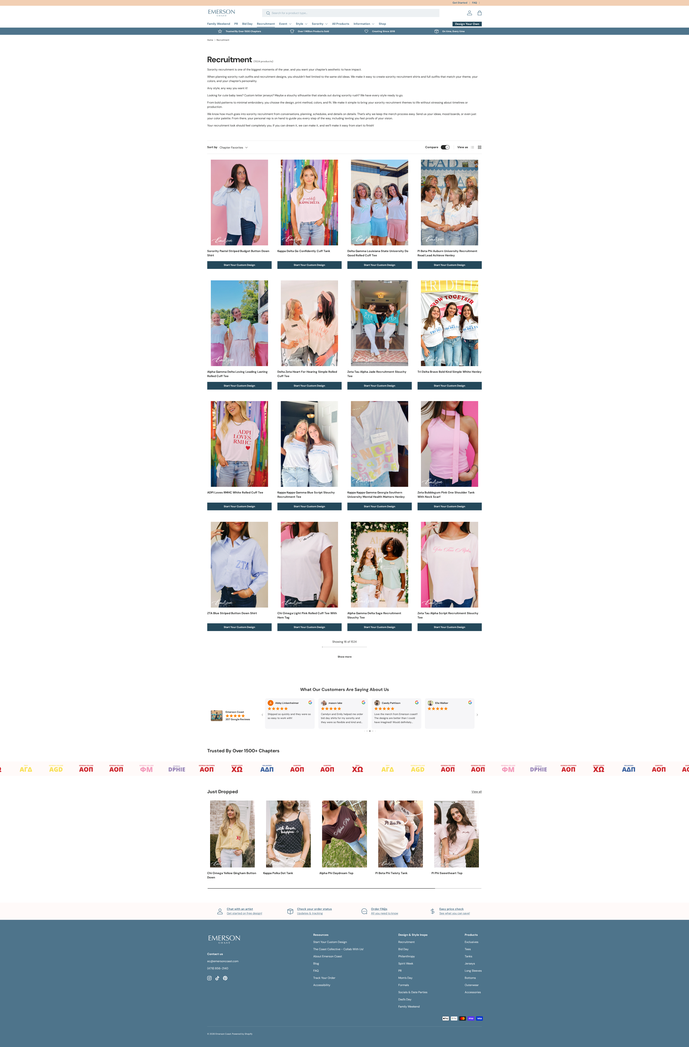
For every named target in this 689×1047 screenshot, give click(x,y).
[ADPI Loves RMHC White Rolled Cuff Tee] (239, 444)
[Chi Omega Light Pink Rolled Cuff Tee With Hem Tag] (309, 565)
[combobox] (351, 13)
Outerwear (472, 985)
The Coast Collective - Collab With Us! (338, 949)
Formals (403, 985)
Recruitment (266, 24)
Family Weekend (218, 24)
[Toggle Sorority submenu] (326, 24)
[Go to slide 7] (370, 731)
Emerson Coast (223, 1033)
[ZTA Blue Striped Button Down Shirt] (239, 565)
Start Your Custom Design (239, 265)
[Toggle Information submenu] (373, 24)
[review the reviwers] (310, 703)
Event (283, 24)
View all (477, 792)
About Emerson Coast (327, 956)
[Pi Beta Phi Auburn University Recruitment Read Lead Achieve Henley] (450, 202)
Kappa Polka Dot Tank (278, 873)
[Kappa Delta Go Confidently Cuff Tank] (309, 202)
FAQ (474, 2)
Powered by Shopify (242, 1033)
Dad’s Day (404, 999)
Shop (382, 24)
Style (299, 24)
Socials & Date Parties (412, 992)
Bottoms (470, 978)
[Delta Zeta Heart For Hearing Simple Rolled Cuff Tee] (309, 323)
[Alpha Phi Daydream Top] (344, 834)
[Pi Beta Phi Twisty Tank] (400, 834)
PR (236, 24)
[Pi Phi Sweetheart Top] (457, 834)
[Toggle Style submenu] (306, 24)
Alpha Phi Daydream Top (336, 873)
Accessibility (321, 985)
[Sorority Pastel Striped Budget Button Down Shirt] (239, 202)
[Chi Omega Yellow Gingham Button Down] (232, 834)
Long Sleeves (473, 971)
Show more (344, 656)
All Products (340, 24)
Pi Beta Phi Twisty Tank (391, 873)
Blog (316, 963)
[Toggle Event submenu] (290, 24)
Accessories (473, 992)
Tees (468, 949)
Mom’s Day (405, 978)
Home (210, 40)
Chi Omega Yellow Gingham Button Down (231, 875)
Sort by (212, 147)
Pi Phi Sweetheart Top (447, 873)
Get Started (460, 2)
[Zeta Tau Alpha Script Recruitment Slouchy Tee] (450, 565)
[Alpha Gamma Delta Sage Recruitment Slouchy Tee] (379, 565)
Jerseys (470, 963)
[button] (480, 13)
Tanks (468, 956)
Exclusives (471, 942)
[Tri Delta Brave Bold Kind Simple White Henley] (450, 323)
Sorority (318, 24)
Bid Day (247, 24)
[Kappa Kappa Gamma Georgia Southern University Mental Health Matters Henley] (379, 444)
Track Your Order (324, 978)
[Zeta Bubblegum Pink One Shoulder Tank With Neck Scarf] (450, 444)
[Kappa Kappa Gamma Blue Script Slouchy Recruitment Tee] (309, 444)
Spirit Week (405, 963)
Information (362, 24)
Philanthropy (406, 956)
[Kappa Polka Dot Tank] (288, 834)
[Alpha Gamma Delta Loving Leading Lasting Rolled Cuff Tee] (239, 323)
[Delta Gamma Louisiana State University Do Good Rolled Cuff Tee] (379, 202)
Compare (431, 147)
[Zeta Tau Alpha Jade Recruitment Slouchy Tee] (379, 323)
